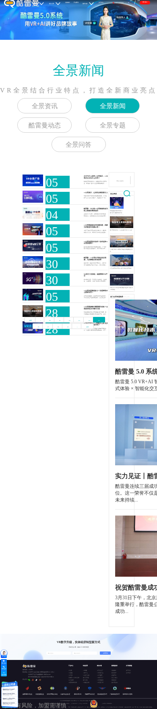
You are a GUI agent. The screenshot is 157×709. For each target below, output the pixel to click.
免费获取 (105, 653)
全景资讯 (45, 106)
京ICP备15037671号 (74, 703)
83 (79, 320)
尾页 (87, 327)
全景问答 (78, 144)
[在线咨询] (4, 653)
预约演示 (145, 2)
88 (58, 327)
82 (69, 320)
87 (48, 327)
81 (60, 320)
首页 (30, 320)
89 (68, 327)
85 (99, 320)
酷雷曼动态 (45, 125)
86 (38, 327)
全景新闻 (78, 70)
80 (50, 320)
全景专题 (113, 125)
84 (89, 320)
